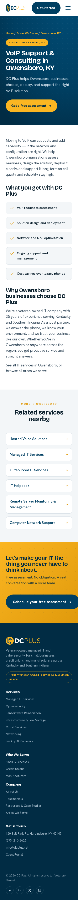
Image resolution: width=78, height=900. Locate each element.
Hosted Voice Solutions (28, 439)
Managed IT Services (27, 454)
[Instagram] (39, 890)
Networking (13, 734)
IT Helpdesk (19, 485)
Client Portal (14, 855)
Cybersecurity (15, 706)
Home (10, 33)
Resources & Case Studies (24, 806)
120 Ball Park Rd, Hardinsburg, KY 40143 (33, 833)
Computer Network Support (32, 522)
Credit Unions (15, 769)
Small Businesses (17, 762)
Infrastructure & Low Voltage (26, 720)
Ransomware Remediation (23, 713)
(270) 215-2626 (16, 840)
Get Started (46, 8)
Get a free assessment (28, 105)
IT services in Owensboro (37, 365)
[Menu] (68, 8)
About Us (12, 792)
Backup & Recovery (19, 741)
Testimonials (14, 799)
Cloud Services (16, 727)
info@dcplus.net (17, 847)
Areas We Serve (27, 33)
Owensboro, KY (51, 33)
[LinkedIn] (20, 890)
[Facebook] (10, 890)
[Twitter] (29, 890)
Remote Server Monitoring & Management (33, 504)
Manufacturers (16, 776)
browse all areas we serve (26, 371)
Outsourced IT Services (29, 470)
